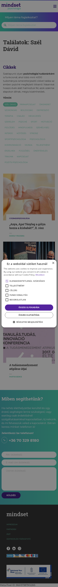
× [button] (53, 263)
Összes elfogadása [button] (29, 307)
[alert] (29, 293)
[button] (29, 322)
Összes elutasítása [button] (29, 315)
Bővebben (40, 274)
